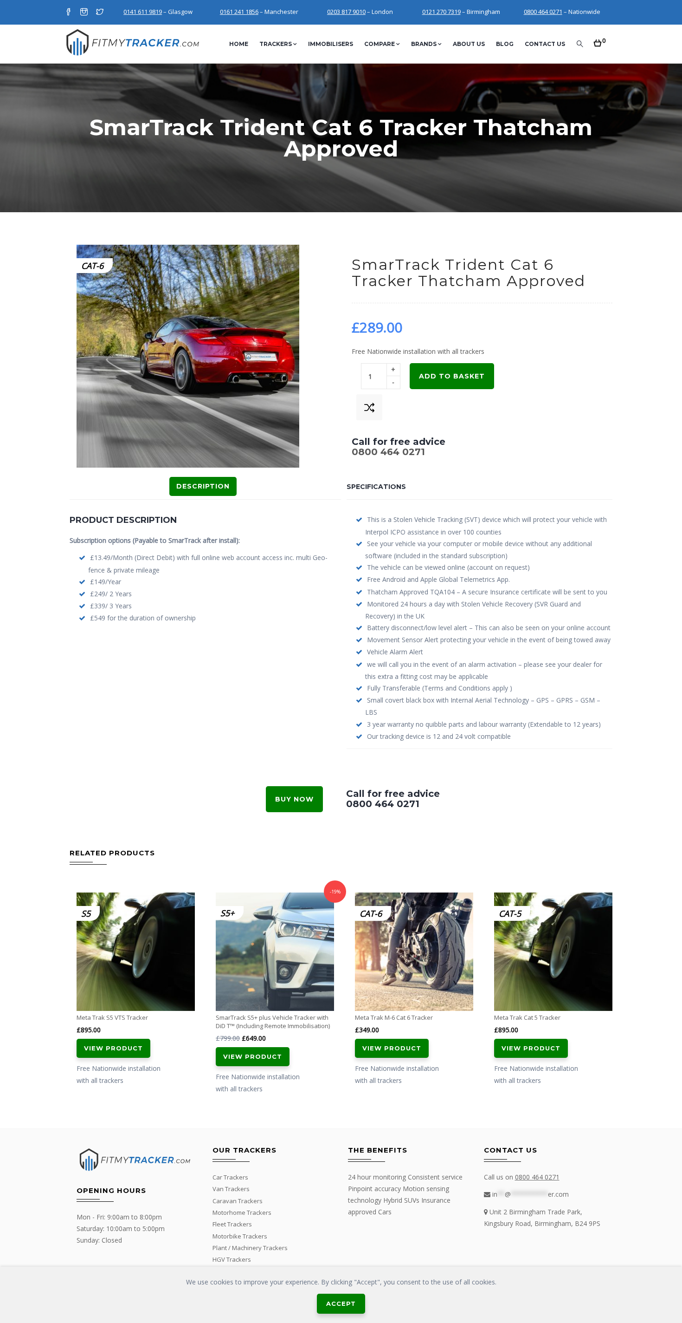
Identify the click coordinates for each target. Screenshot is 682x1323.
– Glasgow (158, 11)
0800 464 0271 (388, 451)
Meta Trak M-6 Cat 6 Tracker (394, 1017)
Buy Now (294, 799)
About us (469, 43)
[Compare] (369, 407)
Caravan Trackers (237, 1201)
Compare (379, 43)
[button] (599, 40)
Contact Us (545, 43)
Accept (341, 1303)
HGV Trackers (231, 1259)
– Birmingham (461, 11)
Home (238, 43)
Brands (424, 43)
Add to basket (452, 376)
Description (203, 486)
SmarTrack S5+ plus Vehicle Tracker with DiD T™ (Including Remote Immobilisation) (273, 1021)
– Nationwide (562, 11)
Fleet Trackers (232, 1224)
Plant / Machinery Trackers (250, 1248)
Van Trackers (231, 1189)
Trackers (275, 43)
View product (113, 1048)
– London (360, 11)
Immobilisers (330, 43)
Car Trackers (230, 1177)
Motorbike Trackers (239, 1236)
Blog (505, 43)
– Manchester (259, 11)
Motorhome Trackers (241, 1212)
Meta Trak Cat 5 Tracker (527, 1017)
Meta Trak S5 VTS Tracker (112, 1017)
